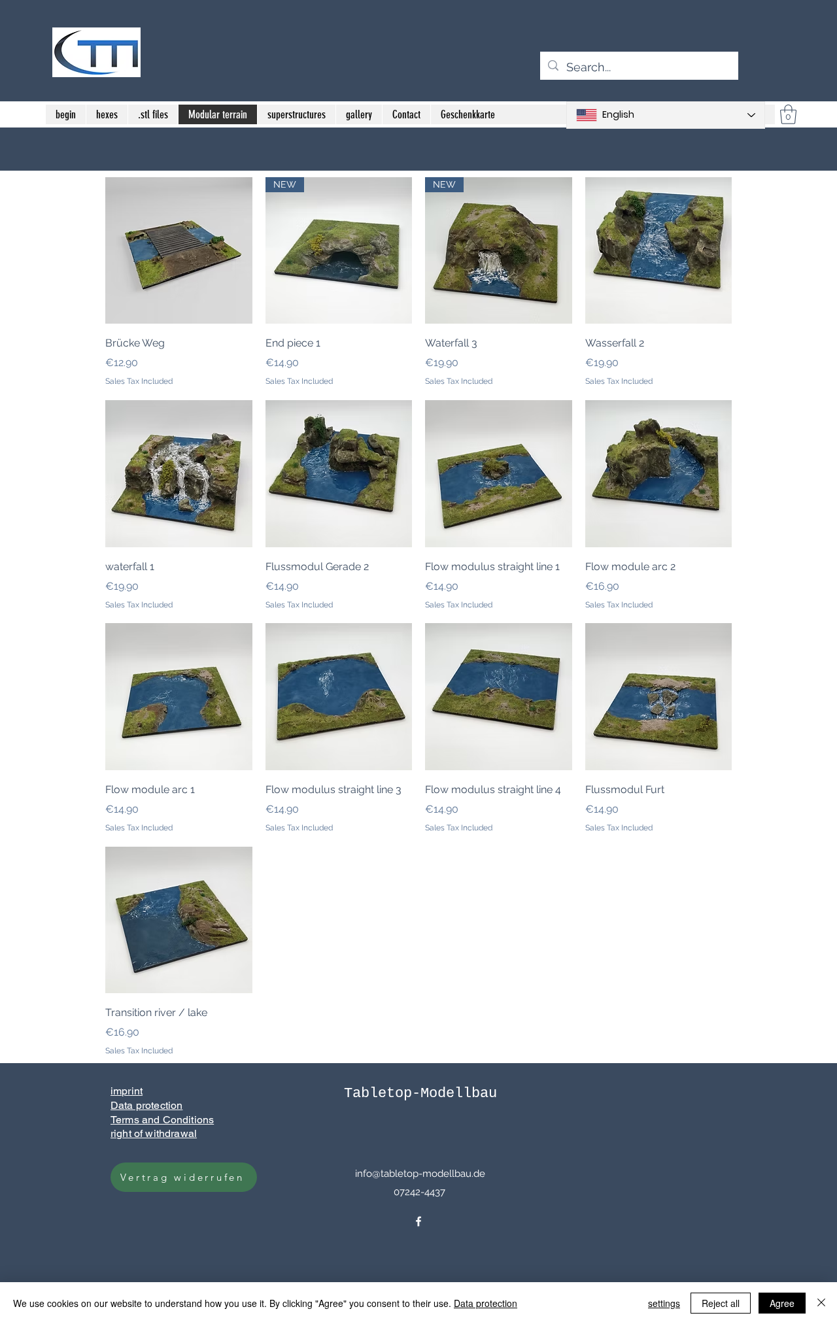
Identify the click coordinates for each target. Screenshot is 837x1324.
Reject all (721, 1303)
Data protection (485, 1303)
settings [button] (664, 1303)
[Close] (821, 1303)
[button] (788, 114)
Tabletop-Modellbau (420, 1093)
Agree (782, 1303)
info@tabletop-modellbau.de (420, 1174)
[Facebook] (418, 1221)
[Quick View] (178, 250)
